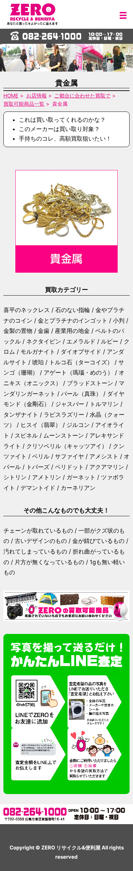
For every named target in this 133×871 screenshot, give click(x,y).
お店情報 (36, 95)
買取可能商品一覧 (23, 104)
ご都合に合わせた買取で (82, 95)
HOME (10, 95)
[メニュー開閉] (123, 15)
